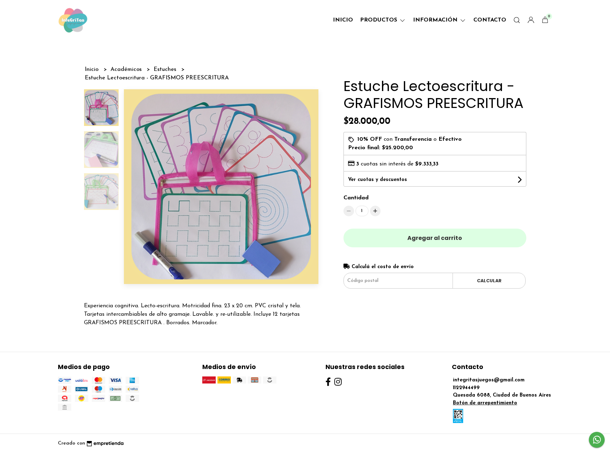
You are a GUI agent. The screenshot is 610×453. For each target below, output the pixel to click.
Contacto (489, 20)
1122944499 (466, 388)
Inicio (343, 20)
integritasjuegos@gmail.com (489, 380)
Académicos (126, 69)
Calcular (489, 281)
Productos (379, 20)
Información (436, 20)
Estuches (166, 69)
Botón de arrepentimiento (485, 403)
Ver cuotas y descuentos (377, 179)
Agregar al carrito (434, 238)
